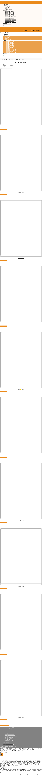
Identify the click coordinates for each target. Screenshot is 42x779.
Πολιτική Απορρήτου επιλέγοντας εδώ (16, 750)
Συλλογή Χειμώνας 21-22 (9, 14)
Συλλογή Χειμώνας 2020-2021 (10, 16)
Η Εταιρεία (5, 5)
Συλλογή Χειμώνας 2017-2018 (10, 22)
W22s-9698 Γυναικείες (21, 651)
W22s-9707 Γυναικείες (21, 192)
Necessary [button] (2, 766)
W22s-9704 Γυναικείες (21, 323)
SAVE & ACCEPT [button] (3, 778)
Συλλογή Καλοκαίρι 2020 (9, 17)
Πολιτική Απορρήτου (8, 9)
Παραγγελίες (7, 7)
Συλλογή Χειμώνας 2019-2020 (10, 19)
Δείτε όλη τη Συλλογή (4, 725)
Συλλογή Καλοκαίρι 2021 (9, 15)
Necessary (4, 767)
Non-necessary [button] (3, 772)
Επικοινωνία (7, 8)
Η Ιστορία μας (7, 6)
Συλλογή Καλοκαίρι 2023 (9, 12)
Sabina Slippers (5, 4)
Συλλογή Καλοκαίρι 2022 (9, 13)
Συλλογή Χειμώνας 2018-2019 (10, 20)
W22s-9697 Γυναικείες (21, 717)
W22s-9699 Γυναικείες (21, 586)
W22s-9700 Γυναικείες (21, 520)
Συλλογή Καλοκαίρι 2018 (9, 21)
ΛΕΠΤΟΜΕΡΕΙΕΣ (3, 129)
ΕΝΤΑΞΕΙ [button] (2, 751)
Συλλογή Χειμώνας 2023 (9, 11)
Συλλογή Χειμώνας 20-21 (9, 18)
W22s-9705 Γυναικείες (21, 258)
